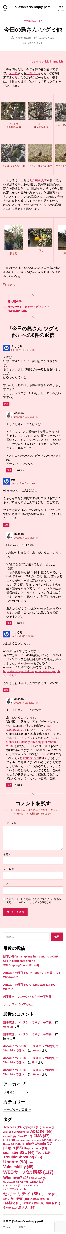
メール (8, 869)
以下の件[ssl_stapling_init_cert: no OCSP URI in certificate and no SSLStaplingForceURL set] (30, 961)
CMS (41, 1136)
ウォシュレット (11, 1185)
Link (37, 1140)
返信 (6, 404)
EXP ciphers (31, 758)
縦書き (53, 1203)
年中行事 (20, 1198)
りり (34, 1062)
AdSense (48, 1127)
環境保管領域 (33, 1203)
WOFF (24, 1182)
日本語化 (12, 1203)
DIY (9, 1140)
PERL (20, 1144)
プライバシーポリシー (15, 1227)
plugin (13, 1148)
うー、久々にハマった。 (18, 1004)
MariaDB (51, 1140)
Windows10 (11, 1182)
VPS (32, 1162)
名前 (7, 854)
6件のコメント (35, 43)
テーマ (49, 1194)
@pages (32, 1127)
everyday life (33, 21)
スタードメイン (30, 1185)
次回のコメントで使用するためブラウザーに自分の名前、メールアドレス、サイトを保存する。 (33, 901)
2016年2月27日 (46, 37)
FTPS (29, 1140)
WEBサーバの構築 (28, 1172)
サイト (7, 884)
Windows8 (38, 1178)
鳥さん (11, 284)
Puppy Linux (35, 1148)
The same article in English (45, 61)
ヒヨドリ (32, 73)
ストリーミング (15, 1188)
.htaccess (12, 1127)
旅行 (45, 1198)
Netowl (8, 1144)
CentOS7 (9, 1136)
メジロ (13, 73)
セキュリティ (21, 1193)
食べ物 (10, 1207)
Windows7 (16, 1178)
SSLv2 (46, 754)
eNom (20, 1140)
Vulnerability (18, 1167)
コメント (9, 823)
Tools (43, 1152)
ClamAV (24, 1136)
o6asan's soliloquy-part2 (33, 7)
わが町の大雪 (38, 180)
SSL (26, 1152)
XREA (37, 1181)
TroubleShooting (22, 1157)
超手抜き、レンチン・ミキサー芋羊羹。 (28, 996)
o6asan (27, 37)
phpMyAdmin (39, 1143)
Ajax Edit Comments (16, 1131)
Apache (41, 1131)
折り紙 (34, 1199)
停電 (6, 1199)
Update (15, 1161)
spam (10, 1152)
